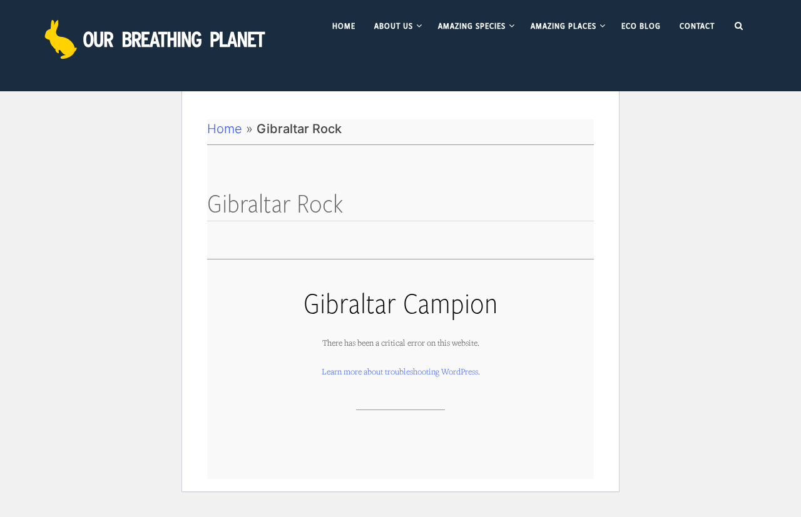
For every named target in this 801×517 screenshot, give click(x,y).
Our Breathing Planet (156, 39)
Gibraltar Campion (400, 302)
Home (224, 128)
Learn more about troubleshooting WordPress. (401, 371)
